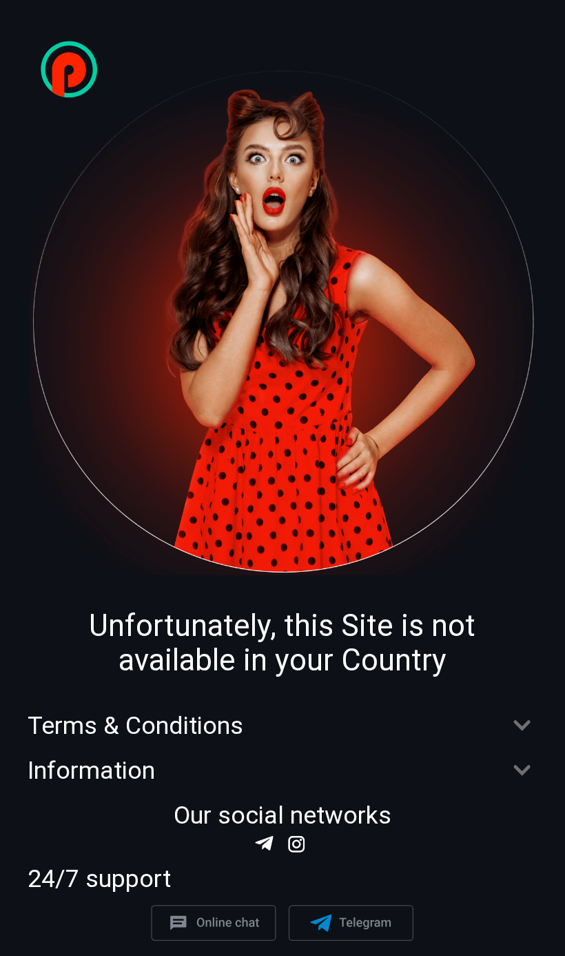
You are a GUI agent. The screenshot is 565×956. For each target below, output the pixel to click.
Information (91, 771)
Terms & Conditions (135, 726)
